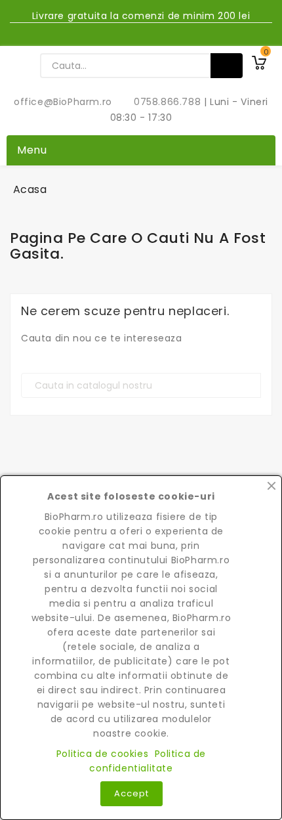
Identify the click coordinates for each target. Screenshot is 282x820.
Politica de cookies (102, 753)
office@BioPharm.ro (64, 101)
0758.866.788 (160, 101)
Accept (131, 793)
